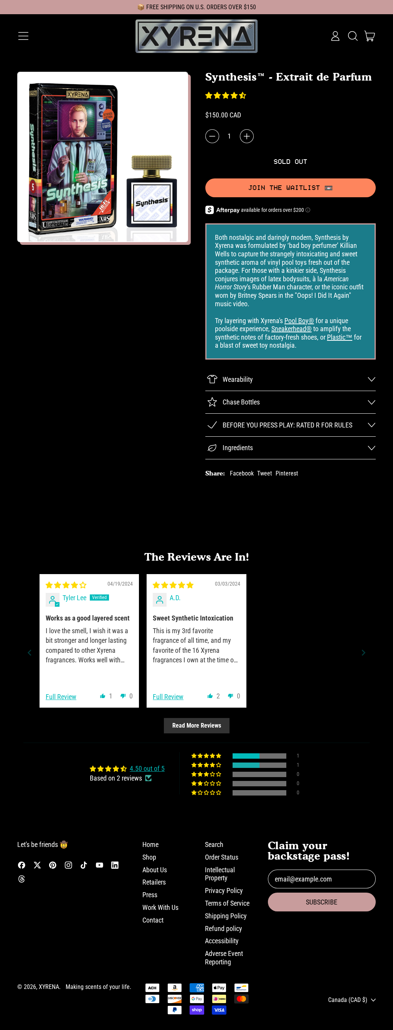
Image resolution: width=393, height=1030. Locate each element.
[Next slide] (363, 652)
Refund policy (223, 928)
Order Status (221, 857)
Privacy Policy (224, 890)
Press (149, 895)
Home (150, 844)
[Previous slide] (29, 652)
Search (214, 844)
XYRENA (49, 986)
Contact (152, 920)
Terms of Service (227, 903)
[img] (66, 585)
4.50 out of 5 (147, 768)
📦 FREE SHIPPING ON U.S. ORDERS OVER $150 (196, 7)
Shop (149, 857)
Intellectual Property (220, 874)
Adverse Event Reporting (224, 957)
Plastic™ (339, 337)
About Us (154, 870)
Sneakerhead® (291, 329)
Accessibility (222, 941)
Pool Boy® (299, 321)
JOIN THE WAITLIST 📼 (290, 187)
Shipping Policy (226, 916)
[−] (212, 136)
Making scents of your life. (98, 986)
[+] (247, 136)
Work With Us (160, 907)
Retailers (154, 882)
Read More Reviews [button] (196, 725)
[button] (353, 36)
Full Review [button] (61, 697)
